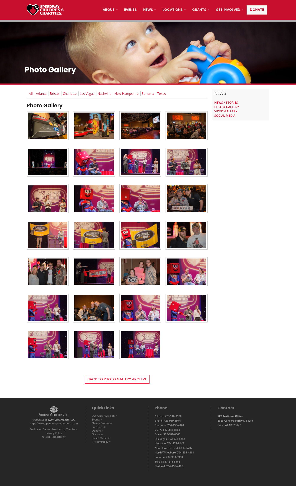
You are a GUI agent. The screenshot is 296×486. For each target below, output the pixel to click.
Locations (97, 427)
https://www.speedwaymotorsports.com (54, 423)
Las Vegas (87, 93)
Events (96, 419)
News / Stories (100, 423)
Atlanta (41, 93)
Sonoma (148, 93)
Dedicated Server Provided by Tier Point (54, 429)
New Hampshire (126, 93)
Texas (161, 93)
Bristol (55, 93)
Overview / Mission (103, 415)
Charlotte (69, 93)
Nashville (104, 93)
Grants (96, 434)
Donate (96, 430)
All (31, 93)
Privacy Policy (54, 433)
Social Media (99, 438)
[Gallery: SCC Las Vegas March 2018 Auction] (48, 127)
